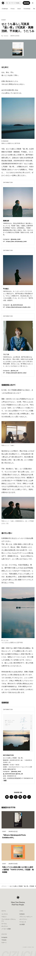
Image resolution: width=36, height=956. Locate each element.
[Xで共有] (11, 797)
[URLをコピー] (29, 797)
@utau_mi (14, 370)
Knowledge (27, 8)
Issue (19, 8)
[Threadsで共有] (16, 797)
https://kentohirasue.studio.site (18, 307)
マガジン (4, 916)
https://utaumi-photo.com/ (16, 373)
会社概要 (22, 924)
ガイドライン (23, 919)
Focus (12, 8)
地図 (5, 780)
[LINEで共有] (7, 797)
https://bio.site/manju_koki (16, 241)
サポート (4, 942)
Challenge (5, 8)
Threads (3, 940)
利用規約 (22, 914)
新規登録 (26, 3)
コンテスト (4, 914)
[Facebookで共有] (20, 797)
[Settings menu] (33, 3)
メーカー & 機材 (6, 929)
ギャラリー (4, 926)
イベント (4, 886)
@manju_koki (15, 239)
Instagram (4, 937)
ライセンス (22, 922)
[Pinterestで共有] (24, 797)
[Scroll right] (34, 8)
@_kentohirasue (17, 305)
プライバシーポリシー (25, 916)
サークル (4, 924)
